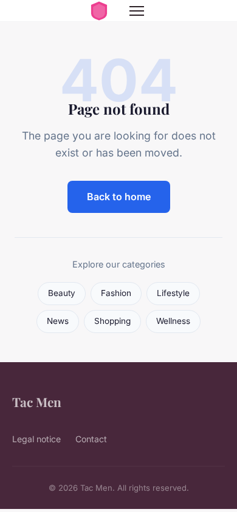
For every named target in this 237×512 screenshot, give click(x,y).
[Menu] (137, 11)
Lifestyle (173, 293)
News (58, 321)
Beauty (61, 293)
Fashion (116, 293)
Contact (91, 439)
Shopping (112, 321)
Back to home (119, 196)
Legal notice (36, 439)
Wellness (173, 321)
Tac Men (36, 401)
